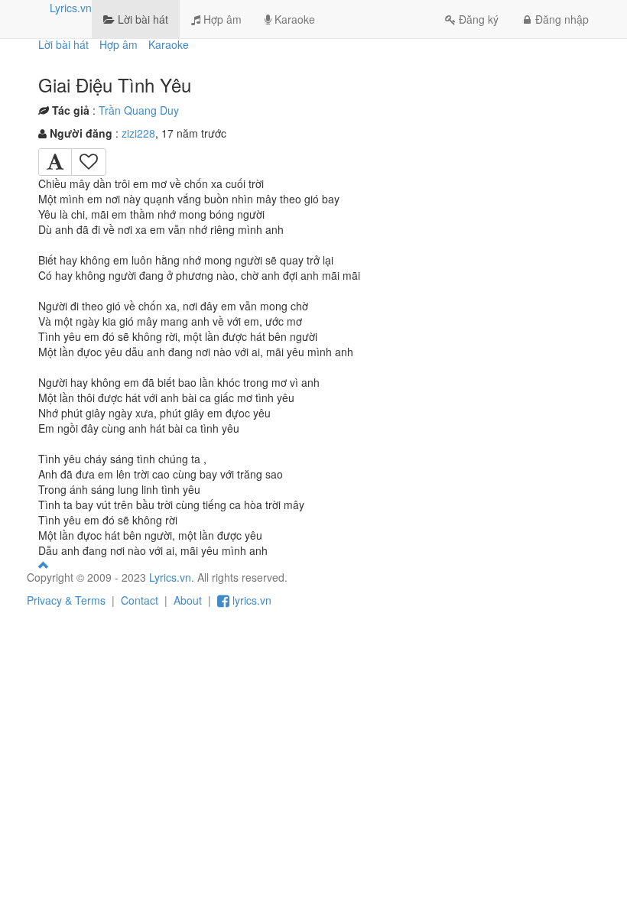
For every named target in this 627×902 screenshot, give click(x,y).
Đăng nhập (562, 19)
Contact (139, 600)
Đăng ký (479, 19)
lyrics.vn (250, 600)
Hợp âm (221, 19)
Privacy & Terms (66, 600)
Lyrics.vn (71, 7)
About (188, 600)
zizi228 (138, 133)
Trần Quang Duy (139, 110)
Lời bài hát (141, 19)
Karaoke (293, 19)
